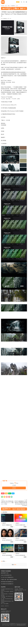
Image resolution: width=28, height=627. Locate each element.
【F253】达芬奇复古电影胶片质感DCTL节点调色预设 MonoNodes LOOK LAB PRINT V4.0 (20, 555)
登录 (15, 564)
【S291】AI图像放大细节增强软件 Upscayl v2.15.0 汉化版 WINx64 (7, 525)
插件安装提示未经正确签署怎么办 (7, 581)
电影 (6, 493)
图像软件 (4, 523)
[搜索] (21, 2)
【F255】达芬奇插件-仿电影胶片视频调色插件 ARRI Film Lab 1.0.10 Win (20, 540)
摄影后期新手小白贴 (4, 572)
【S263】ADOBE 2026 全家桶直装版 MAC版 (20, 525)
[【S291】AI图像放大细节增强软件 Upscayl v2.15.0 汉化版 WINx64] (7, 518)
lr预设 (3, 493)
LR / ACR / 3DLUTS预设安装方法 (7, 577)
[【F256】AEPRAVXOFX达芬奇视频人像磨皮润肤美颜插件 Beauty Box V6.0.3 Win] (7, 533)
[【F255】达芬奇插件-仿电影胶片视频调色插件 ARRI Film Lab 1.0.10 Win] (20, 533)
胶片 (9, 493)
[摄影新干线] (3, 2)
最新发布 (4, 538)
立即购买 (14, 488)
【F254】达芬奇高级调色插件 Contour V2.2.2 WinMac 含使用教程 (7, 555)
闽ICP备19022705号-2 (21, 625)
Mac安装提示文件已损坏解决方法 (7, 583)
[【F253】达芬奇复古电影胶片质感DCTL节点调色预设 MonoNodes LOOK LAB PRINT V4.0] (20, 548)
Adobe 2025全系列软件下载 (6, 575)
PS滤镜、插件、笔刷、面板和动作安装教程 (9, 579)
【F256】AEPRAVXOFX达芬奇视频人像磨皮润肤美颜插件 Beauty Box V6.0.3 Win (7, 540)
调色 (13, 493)
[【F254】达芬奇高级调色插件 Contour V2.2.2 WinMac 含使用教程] (7, 548)
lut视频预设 (4, 18)
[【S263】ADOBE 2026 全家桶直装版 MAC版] (20, 518)
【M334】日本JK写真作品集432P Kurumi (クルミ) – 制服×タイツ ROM (7, 503)
